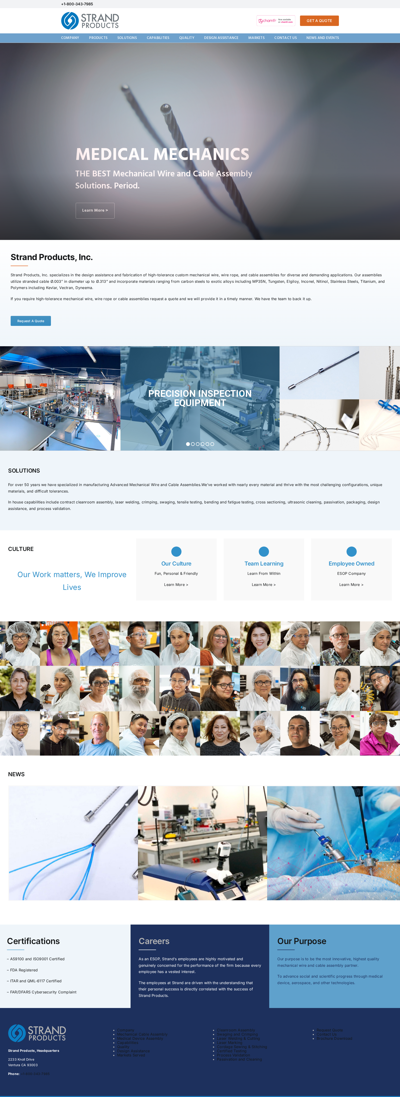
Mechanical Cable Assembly (142, 1034)
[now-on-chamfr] (276, 16)
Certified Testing (232, 1051)
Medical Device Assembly (140, 1038)
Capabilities (127, 1042)
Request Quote (330, 1030)
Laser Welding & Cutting (238, 1038)
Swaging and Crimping (237, 1034)
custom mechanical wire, (197, 275)
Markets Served (131, 1055)
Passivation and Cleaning (239, 1059)
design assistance (97, 275)
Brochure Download (334, 1038)
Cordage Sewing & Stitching (242, 1046)
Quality (123, 1046)
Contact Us (327, 1034)
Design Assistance (133, 1051)
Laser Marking (229, 1042)
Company (125, 1030)
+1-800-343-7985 (77, 4)
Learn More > (176, 584)
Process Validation (233, 1055)
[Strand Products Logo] (90, 13)
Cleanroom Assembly (236, 1030)
